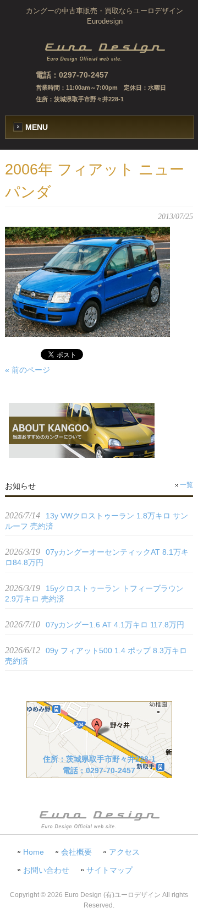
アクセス (124, 852)
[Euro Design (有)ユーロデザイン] (104, 59)
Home (33, 852)
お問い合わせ (46, 870)
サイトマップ (109, 870)
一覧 (186, 485)
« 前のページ (27, 369)
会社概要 (76, 852)
